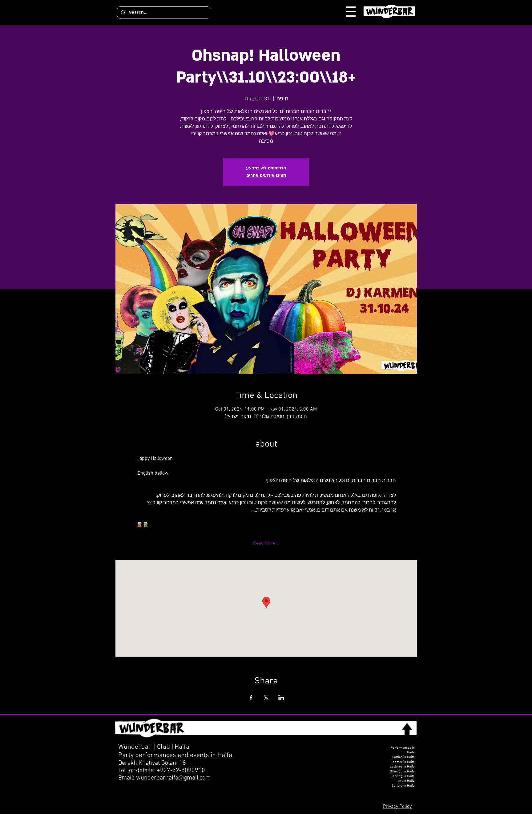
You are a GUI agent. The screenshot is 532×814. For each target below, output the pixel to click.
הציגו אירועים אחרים (266, 175)
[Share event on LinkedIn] (281, 697)
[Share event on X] (266, 697)
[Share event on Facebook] (251, 697)
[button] (351, 11)
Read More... (266, 543)
